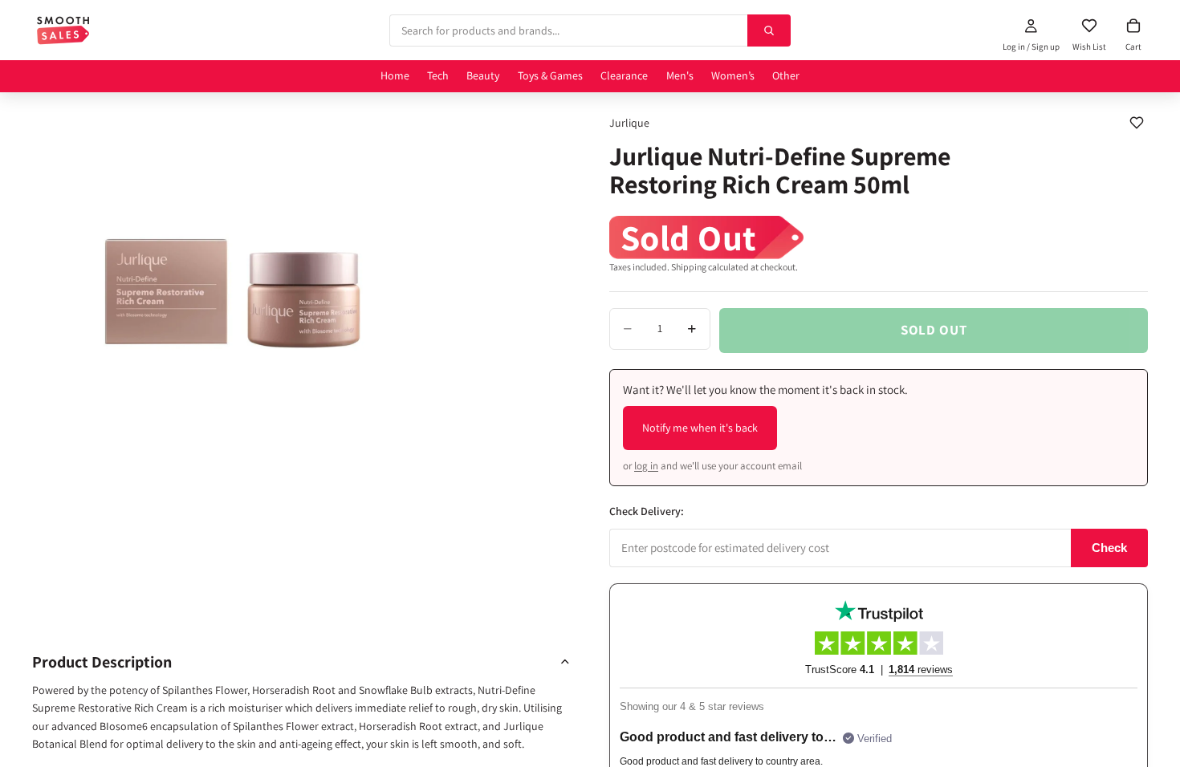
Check (1109, 547)
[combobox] (568, 30)
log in (646, 466)
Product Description (102, 661)
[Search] (769, 30)
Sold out (934, 330)
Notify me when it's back (700, 427)
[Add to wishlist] (1136, 123)
